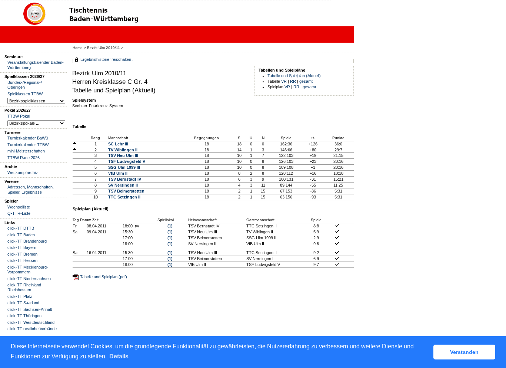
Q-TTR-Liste (18, 213)
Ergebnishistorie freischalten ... (108, 59)
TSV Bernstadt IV (124, 179)
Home (78, 48)
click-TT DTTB (20, 228)
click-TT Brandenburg (27, 241)
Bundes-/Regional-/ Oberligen (24, 84)
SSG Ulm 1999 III (124, 167)
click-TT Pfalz (19, 296)
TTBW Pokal (18, 116)
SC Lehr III (118, 144)
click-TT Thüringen (24, 315)
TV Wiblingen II (122, 150)
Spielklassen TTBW (25, 94)
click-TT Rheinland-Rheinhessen (25, 287)
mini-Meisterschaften (26, 151)
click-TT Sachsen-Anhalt (29, 309)
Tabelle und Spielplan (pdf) (103, 277)
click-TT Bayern (21, 247)
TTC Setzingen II (124, 197)
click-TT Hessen (22, 260)
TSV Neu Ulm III (123, 155)
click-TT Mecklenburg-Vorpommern (27, 269)
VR (284, 81)
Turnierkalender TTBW (28, 144)
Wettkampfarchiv (22, 172)
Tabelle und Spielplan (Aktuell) (294, 75)
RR (293, 81)
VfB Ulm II (117, 173)
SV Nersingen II (123, 185)
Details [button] (119, 356)
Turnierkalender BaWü (27, 138)
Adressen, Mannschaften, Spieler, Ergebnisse (30, 189)
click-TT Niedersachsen (29, 278)
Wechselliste (18, 207)
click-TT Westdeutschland (30, 322)
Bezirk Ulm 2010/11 (104, 48)
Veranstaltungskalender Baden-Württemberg (35, 64)
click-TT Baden (21, 235)
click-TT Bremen (22, 254)
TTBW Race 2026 (23, 157)
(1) (170, 226)
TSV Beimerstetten (126, 191)
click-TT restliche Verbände (32, 328)
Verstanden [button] (464, 352)
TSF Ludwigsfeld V (126, 161)
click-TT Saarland (23, 302)
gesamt (306, 81)
